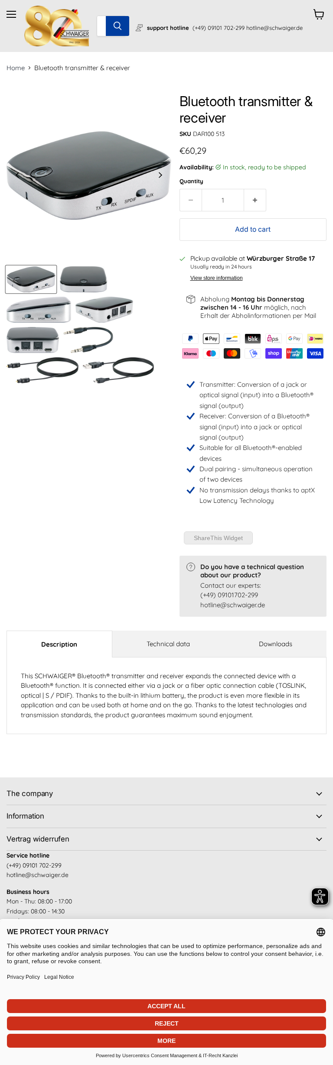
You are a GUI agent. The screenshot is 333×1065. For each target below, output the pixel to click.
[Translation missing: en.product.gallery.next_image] (160, 175)
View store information (216, 278)
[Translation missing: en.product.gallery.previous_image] (17, 175)
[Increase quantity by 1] (255, 200)
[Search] (117, 26)
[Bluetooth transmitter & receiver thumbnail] (31, 279)
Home (16, 67)
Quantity (191, 181)
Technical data (168, 644)
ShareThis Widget (218, 537)
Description (59, 644)
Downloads (275, 644)
